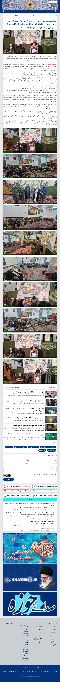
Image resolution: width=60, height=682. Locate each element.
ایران (50, 16)
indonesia (25, 658)
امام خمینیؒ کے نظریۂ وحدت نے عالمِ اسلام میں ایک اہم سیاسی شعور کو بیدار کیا (37, 507)
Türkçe (26, 642)
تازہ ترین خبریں (38, 627)
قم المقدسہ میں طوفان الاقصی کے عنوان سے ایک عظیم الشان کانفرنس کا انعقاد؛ (28, 425)
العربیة (26, 636)
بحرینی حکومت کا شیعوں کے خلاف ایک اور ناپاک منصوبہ (42, 521)
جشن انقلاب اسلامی (20, 447)
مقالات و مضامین (51, 642)
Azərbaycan (24, 647)
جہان (40, 633)
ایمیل (27, 460)
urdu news (42, 450)
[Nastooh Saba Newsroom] (30, 679)
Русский (25, 645)
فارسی (26, 629)
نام (56, 460)
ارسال (8, 479)
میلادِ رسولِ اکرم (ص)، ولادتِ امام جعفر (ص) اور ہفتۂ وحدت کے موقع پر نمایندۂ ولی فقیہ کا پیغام (33, 526)
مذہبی (40, 636)
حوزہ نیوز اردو (51, 450)
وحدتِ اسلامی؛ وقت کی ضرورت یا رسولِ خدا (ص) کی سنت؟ (41, 519)
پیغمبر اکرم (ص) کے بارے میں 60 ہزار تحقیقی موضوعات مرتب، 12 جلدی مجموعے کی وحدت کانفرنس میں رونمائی (30, 512)
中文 (26, 661)
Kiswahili (25, 649)
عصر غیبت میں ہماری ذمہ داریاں (37, 400)
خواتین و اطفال (38, 639)
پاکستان (40, 630)
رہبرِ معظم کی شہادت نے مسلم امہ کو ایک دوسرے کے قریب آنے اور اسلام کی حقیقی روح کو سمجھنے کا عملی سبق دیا (29, 516)
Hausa (26, 656)
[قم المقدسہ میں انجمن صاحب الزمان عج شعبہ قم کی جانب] (30, 42)
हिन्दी (26, 638)
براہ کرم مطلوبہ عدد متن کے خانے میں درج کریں (44, 474)
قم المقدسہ (9, 447)
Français (25, 633)
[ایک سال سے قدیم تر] (51, 394)
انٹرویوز (54, 639)
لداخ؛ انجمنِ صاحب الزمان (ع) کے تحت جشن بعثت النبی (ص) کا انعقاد (29, 392)
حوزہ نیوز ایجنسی (52, 64)
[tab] (30, 499)
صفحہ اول (53, 627)
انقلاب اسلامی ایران (33, 447)
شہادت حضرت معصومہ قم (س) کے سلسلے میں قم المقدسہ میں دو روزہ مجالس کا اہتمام (25, 417)
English (26, 631)
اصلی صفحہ (54, 16)
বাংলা (27, 640)
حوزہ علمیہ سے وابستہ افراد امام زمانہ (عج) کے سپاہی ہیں (42, 523)
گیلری (54, 645)
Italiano (26, 654)
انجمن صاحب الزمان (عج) (48, 447)
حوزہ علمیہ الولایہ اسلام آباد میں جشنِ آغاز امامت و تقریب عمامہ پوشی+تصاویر (37, 514)
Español (25, 652)
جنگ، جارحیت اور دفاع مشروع (47, 528)
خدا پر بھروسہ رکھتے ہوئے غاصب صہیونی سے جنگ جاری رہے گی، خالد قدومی (28, 427)
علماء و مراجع (52, 636)
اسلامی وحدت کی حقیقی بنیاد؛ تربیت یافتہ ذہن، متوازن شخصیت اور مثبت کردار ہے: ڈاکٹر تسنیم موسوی (32, 510)
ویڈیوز (40, 642)
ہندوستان (53, 633)
